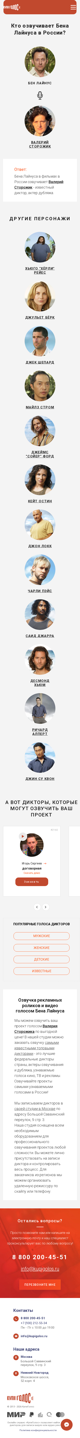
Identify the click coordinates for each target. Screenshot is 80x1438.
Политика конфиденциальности (38, 1430)
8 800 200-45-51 (40, 1257)
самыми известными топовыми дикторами (36, 1048)
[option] (32, 861)
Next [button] (46, 907)
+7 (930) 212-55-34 (34, 1323)
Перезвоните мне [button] (40, 1284)
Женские (41, 948)
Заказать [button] (31, 881)
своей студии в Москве (34, 1109)
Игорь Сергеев (32, 863)
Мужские (41, 936)
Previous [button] (37, 907)
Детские (41, 959)
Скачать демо (32, 873)
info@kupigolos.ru (40, 1268)
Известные (41, 971)
